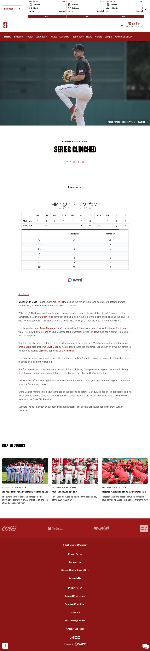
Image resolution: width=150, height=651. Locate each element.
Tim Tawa (94, 332)
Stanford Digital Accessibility (75, 570)
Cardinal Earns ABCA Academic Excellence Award (25, 492)
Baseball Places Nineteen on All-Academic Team (124, 492)
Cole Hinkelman (67, 350)
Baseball (66, 141)
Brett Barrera (24, 346)
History (98, 36)
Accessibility (75, 578)
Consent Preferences (75, 596)
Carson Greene (46, 350)
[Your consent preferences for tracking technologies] (5, 646)
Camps (108, 36)
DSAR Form (75, 612)
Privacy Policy (75, 554)
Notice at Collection (75, 629)
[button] (146, 9)
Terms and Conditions (74, 604)
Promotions (78, 36)
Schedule (18, 36)
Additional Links (123, 36)
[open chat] (145, 646)
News (89, 36)
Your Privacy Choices (75, 621)
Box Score (73, 187)
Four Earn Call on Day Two (64, 492)
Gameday (64, 36)
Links (47, 16)
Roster (29, 36)
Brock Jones (121, 328)
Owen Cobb (52, 346)
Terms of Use (75, 562)
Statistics (40, 36)
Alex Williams (60, 302)
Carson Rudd (46, 316)
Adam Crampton (48, 328)
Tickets (53, 36)
